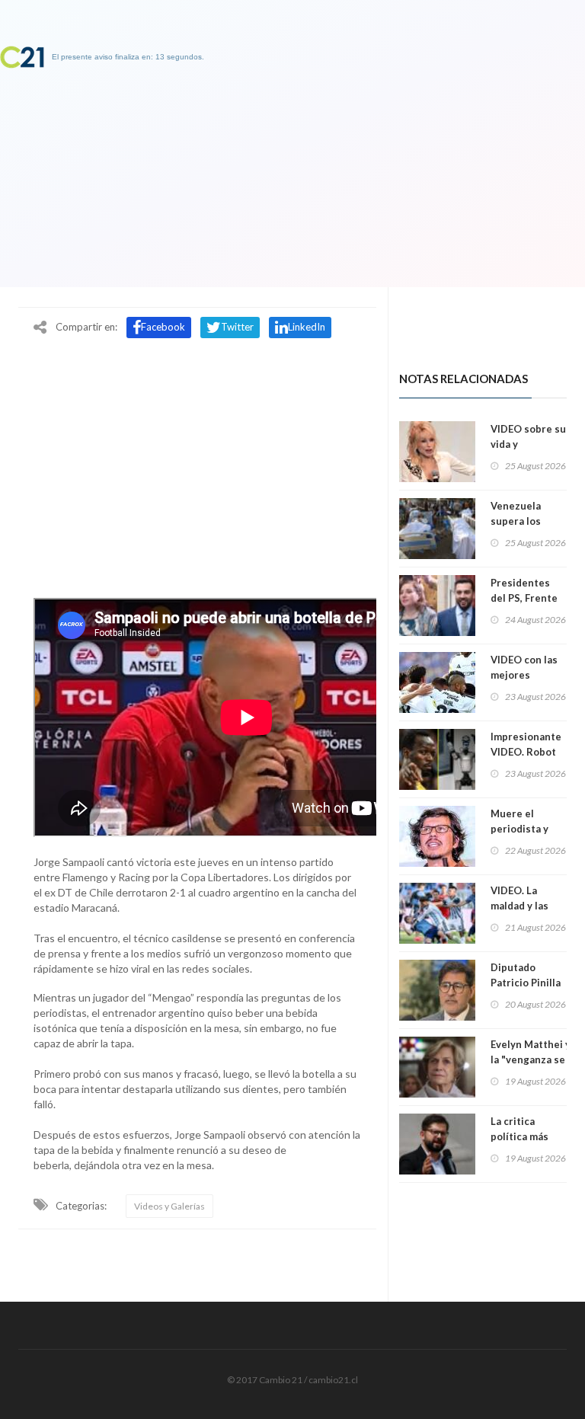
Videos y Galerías (169, 1206)
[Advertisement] (197, 459)
